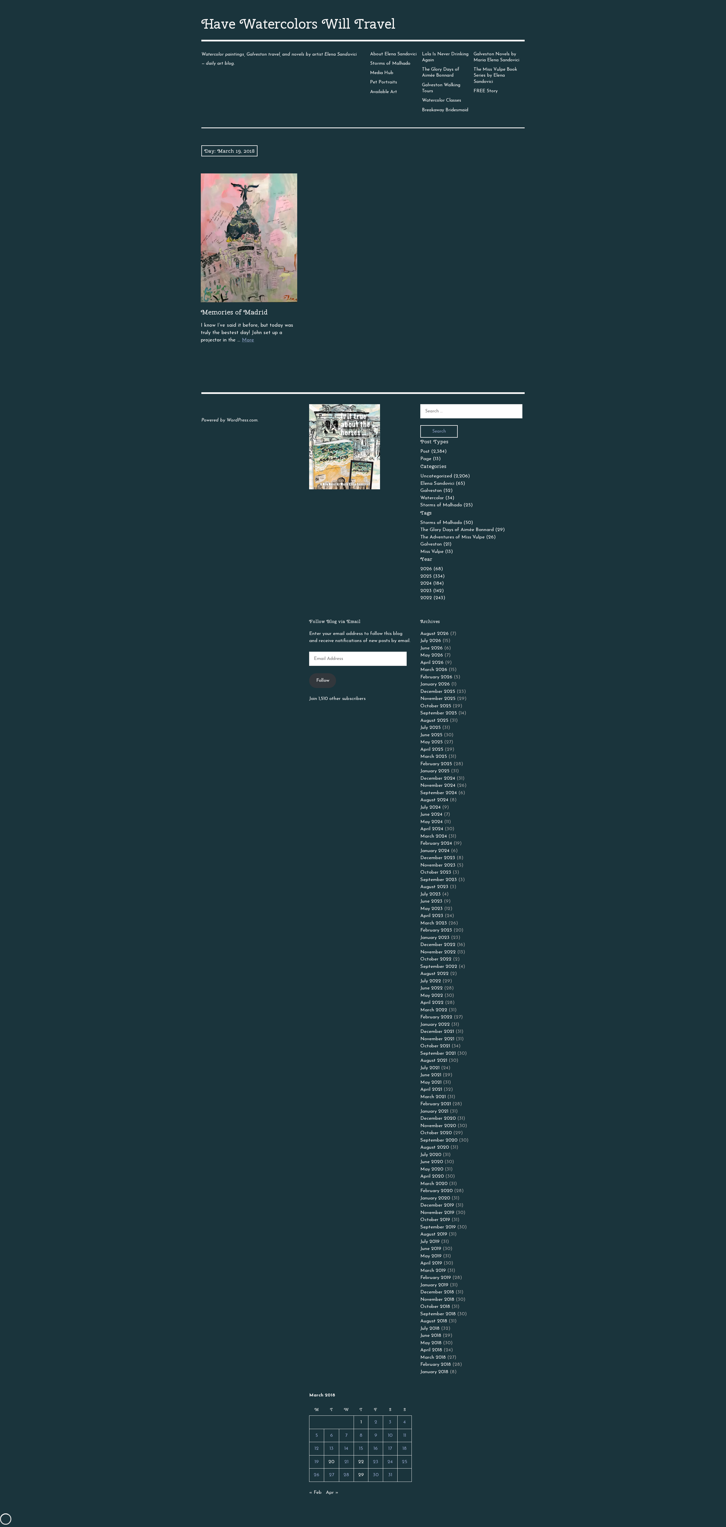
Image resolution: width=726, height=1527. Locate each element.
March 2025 (433, 756)
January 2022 (435, 1024)
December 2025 (437, 691)
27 (331, 1475)
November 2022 (438, 952)
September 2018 (438, 1314)
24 (390, 1461)
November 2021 (437, 1039)
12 (317, 1448)
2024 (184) (432, 583)
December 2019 (437, 1205)
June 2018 (430, 1335)
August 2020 (434, 1147)
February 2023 (436, 930)
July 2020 (430, 1154)
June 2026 (431, 648)
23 (375, 1461)
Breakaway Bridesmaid (445, 110)
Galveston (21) (435, 544)
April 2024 (431, 829)
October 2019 (435, 1219)
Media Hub (381, 73)
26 (316, 1475)
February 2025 (436, 764)
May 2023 (431, 908)
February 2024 (436, 843)
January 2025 (434, 771)
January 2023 (434, 937)
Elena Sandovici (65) (442, 483)
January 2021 (434, 1111)
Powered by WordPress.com (229, 420)
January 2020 (435, 1198)
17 (390, 1448)
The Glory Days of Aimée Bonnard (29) (462, 529)
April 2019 (431, 1263)
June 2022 (431, 988)
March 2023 (433, 923)
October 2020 (436, 1132)
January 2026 (435, 684)
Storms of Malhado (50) (446, 522)
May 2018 (431, 1343)
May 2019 (431, 1256)
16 (375, 1448)
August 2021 (433, 1060)
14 (346, 1448)
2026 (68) (431, 569)
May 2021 (431, 1082)
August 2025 (434, 720)
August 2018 (433, 1321)
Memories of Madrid (234, 311)
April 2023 (431, 915)
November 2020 (438, 1125)
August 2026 (434, 633)
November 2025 (437, 698)
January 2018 (434, 1371)
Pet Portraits (383, 82)
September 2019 (438, 1227)
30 (376, 1475)
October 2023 (435, 872)
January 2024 (434, 850)
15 (361, 1448)
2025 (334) (432, 576)
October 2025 (435, 706)
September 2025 (438, 713)
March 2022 (433, 1010)
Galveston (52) (436, 490)
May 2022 (431, 995)
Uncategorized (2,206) (445, 476)
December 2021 (437, 1031)
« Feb (315, 1492)
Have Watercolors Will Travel (298, 24)
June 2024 (431, 814)
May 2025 (431, 742)
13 (332, 1448)
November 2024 (437, 785)
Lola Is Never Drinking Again (445, 57)
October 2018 (435, 1306)
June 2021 (430, 1075)
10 (390, 1435)
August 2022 (434, 973)
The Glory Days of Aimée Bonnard (440, 72)
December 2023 (437, 857)
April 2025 (431, 749)
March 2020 (434, 1183)
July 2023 (430, 894)
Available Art (383, 92)
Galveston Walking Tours (441, 88)
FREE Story (486, 91)
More (248, 340)
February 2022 (436, 1017)
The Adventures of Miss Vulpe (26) (458, 537)
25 (404, 1461)
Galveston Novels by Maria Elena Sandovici (496, 57)
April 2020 (432, 1176)
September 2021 (438, 1053)
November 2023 (437, 865)
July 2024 (430, 807)
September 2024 (438, 792)
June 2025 (431, 735)
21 (346, 1461)
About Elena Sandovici (393, 54)
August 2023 (434, 886)
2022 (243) (432, 597)
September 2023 (438, 879)
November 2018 (437, 1299)
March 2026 (433, 669)
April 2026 (432, 662)
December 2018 (437, 1292)
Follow (322, 680)
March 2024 (433, 836)
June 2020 (431, 1161)
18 (404, 1448)
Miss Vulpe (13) (436, 551)
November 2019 (437, 1212)
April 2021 (431, 1089)
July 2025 (430, 727)
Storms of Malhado (390, 63)
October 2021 (435, 1046)
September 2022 (438, 966)
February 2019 (435, 1277)
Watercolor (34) (437, 498)
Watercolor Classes (441, 100)
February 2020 (436, 1190)
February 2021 (435, 1104)
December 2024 (437, 778)
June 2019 (430, 1248)
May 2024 (431, 821)
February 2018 (435, 1364)
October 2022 (435, 959)
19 (317, 1461)
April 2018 (431, 1350)
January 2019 (434, 1285)
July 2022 (430, 981)
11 (404, 1435)
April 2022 (432, 1002)
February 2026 (436, 677)
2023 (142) (432, 590)
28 (346, 1475)
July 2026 (430, 640)
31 (390, 1475)
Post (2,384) (433, 451)
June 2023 (431, 901)
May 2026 (431, 655)
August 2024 (434, 800)
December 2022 (437, 944)
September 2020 (438, 1140)
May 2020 (431, 1169)
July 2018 (430, 1328)
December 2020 (438, 1118)
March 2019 (433, 1270)
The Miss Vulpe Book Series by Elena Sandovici (495, 75)
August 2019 (433, 1234)
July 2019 (430, 1241)
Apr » (332, 1492)
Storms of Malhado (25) (446, 505)
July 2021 (430, 1067)
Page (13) (430, 458)
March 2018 (433, 1357)
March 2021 (433, 1096)
